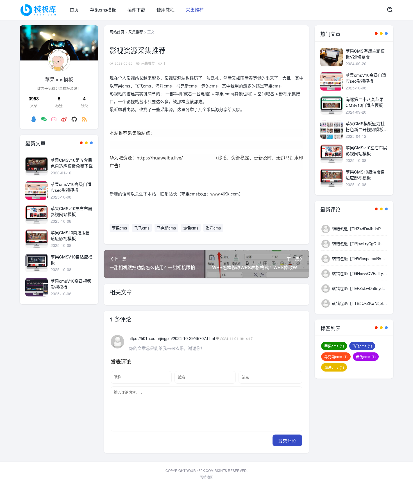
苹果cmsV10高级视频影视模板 (71, 284)
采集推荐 (195, 9)
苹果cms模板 (103, 9)
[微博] (64, 119)
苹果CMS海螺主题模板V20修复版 (365, 54)
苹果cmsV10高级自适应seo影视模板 (71, 187)
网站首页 (117, 31)
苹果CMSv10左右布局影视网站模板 (71, 211)
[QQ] (34, 119)
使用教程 (165, 9)
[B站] (54, 119)
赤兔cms (190, 228)
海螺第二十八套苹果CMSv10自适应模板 (365, 102)
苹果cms (119, 228)
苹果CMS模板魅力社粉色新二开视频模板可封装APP (367, 126)
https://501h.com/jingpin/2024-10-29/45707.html (171, 338)
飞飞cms (141, 228)
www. (215, 194)
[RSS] (84, 119)
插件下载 (136, 9)
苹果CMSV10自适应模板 (71, 260)
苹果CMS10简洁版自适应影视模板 (70, 235)
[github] (74, 119)
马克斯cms (166, 228)
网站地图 (206, 476)
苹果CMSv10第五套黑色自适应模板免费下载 (72, 163)
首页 (74, 9)
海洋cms (213, 228)
